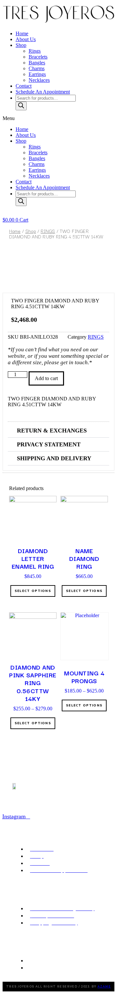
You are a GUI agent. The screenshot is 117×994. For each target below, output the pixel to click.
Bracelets (38, 57)
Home (22, 33)
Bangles (37, 62)
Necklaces (39, 80)
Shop (21, 45)
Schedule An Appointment (43, 91)
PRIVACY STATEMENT (49, 444)
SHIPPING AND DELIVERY (54, 458)
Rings (35, 51)
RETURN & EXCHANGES (52, 430)
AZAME (104, 987)
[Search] (21, 106)
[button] (58, 118)
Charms (37, 68)
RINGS (48, 231)
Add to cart (46, 378)
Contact (24, 86)
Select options (33, 591)
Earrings (37, 74)
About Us (26, 39)
